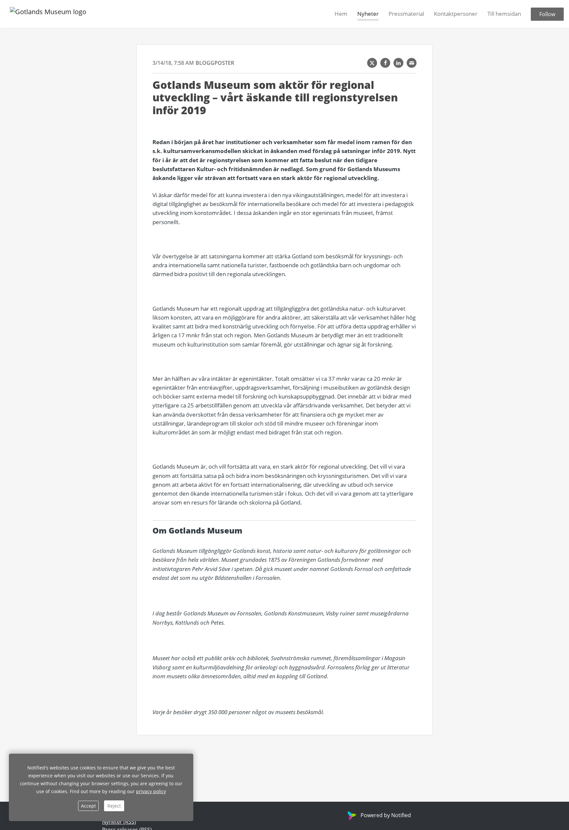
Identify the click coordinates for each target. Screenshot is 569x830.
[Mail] (412, 63)
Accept (88, 806)
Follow (547, 14)
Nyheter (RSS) (119, 821)
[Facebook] (385, 63)
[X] (372, 63)
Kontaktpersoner (455, 13)
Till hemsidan (504, 13)
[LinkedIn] (398, 63)
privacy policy (151, 791)
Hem (341, 13)
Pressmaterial (406, 13)
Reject (114, 806)
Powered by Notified (386, 815)
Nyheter (368, 13)
